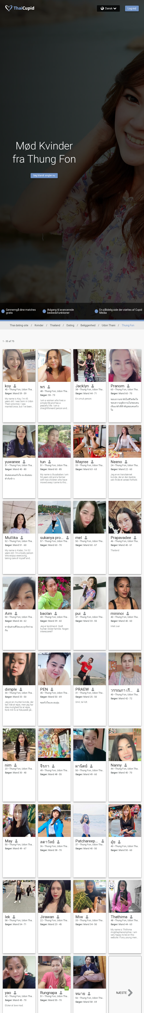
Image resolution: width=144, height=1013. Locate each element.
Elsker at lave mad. (14, 1005)
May (8, 841)
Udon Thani (108, 325)
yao (8, 992)
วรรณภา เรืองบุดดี (122, 690)
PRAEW (82, 689)
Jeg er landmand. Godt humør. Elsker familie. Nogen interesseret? (54, 629)
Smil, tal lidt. (81, 702)
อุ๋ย (113, 842)
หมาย (80, 993)
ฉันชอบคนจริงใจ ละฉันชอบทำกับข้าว (18, 477)
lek (7, 917)
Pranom (117, 386)
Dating (70, 325)
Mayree (81, 462)
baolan (46, 613)
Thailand (55, 325)
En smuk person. (83, 398)
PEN (44, 689)
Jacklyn (82, 386)
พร (42, 387)
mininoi (117, 613)
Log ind (132, 8)
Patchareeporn (87, 841)
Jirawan (47, 917)
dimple (11, 689)
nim (8, 765)
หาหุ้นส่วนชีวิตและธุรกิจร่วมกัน (19, 629)
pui (78, 613)
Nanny (116, 765)
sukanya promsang (52, 537)
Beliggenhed (88, 325)
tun (43, 462)
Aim (8, 613)
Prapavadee (121, 537)
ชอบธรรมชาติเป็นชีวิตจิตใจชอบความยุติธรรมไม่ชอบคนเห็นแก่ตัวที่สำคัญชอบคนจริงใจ (125, 404)
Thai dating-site (19, 325)
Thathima (119, 917)
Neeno (116, 462)
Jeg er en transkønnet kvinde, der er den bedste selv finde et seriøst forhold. (124, 477)
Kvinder (39, 325)
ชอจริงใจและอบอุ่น (49, 702)
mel (78, 537)
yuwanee (12, 462)
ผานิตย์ (81, 766)
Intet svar (115, 626)
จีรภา (44, 766)
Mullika (11, 537)
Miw (79, 917)
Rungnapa (48, 992)
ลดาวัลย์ (47, 842)
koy (8, 386)
